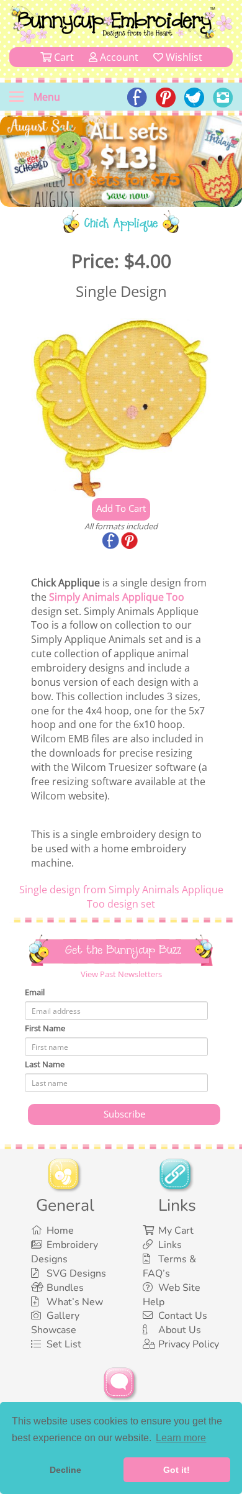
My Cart (176, 1230)
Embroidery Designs (64, 1252)
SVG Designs (76, 1273)
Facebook (111, 541)
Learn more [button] (181, 1438)
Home (60, 1230)
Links (170, 1245)
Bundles (65, 1288)
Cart (63, 57)
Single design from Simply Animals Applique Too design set (121, 897)
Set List (64, 1344)
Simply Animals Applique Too (116, 597)
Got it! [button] (176, 1470)
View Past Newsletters (121, 974)
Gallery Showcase (55, 1323)
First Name (45, 1028)
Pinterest (130, 541)
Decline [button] (65, 1470)
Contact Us (182, 1316)
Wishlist (182, 57)
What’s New (75, 1302)
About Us (179, 1330)
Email (35, 992)
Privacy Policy (188, 1344)
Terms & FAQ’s (169, 1266)
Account (117, 57)
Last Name (45, 1064)
